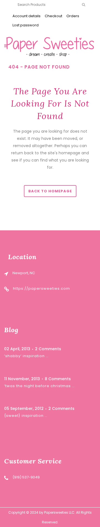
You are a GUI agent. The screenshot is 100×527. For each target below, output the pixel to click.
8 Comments (58, 379)
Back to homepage (50, 191)
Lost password (25, 25)
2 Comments (48, 349)
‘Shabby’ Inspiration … (26, 356)
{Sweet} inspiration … (26, 415)
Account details (26, 16)
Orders (72, 16)
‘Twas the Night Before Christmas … (39, 386)
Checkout (53, 16)
